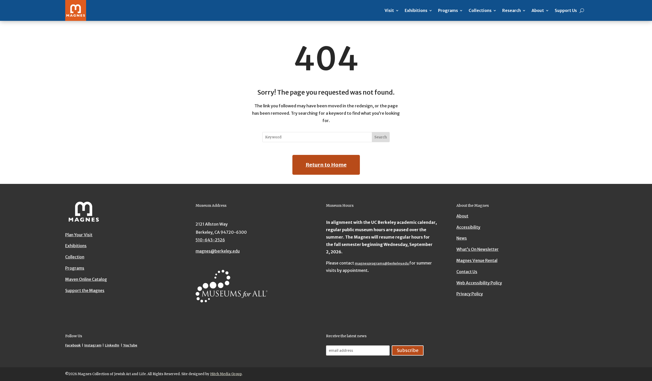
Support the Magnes (84, 290)
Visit (389, 10)
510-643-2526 (210, 239)
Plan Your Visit (78, 234)
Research (511, 10)
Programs (448, 10)
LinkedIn (112, 345)
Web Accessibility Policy (479, 282)
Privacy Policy (469, 293)
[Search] (582, 10)
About (538, 10)
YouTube (130, 345)
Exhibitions (416, 10)
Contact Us (466, 271)
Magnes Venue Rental (476, 260)
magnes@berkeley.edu (218, 251)
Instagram (92, 345)
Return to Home (326, 165)
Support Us (566, 10)
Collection (74, 256)
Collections (480, 10)
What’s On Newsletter (477, 249)
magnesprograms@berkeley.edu (382, 263)
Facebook (73, 345)
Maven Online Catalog (86, 279)
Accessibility (468, 227)
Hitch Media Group (226, 374)
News (461, 238)
